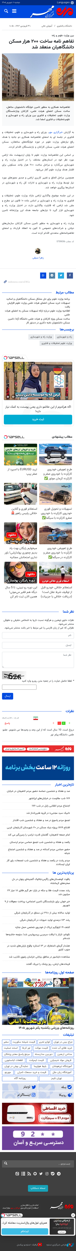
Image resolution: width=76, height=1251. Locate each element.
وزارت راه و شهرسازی (41, 337)
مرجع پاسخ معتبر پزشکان (17, 1054)
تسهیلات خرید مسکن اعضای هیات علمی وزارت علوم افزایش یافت (38, 305)
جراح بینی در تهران (63, 1042)
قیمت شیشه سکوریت (24, 1042)
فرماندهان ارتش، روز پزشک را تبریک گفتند (48, 964)
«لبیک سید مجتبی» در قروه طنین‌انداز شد (48, 813)
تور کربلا (26, 1048)
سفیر (6, 1042)
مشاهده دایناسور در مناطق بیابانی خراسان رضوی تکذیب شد (39, 957)
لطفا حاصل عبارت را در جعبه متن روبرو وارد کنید (48, 681)
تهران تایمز (56, 1078)
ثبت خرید (38, 419)
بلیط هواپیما (40, 1066)
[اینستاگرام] (46, 1174)
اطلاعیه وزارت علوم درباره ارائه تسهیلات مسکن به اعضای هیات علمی (37, 313)
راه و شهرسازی (64, 337)
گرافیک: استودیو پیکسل (27, 1245)
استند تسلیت (11, 1048)
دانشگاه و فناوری (64, 26)
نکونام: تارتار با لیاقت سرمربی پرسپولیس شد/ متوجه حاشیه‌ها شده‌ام (38, 936)
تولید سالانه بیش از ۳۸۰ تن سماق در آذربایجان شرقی (42, 913)
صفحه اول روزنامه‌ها (59, 972)
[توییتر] (41, 1174)
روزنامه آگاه (20, 1078)
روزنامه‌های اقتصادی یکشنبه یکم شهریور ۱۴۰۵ (45, 1028)
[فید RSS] (29, 1174)
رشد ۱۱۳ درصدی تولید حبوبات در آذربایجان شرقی (45, 920)
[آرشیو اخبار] (23, 1174)
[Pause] (7, 396)
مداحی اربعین (64, 1054)
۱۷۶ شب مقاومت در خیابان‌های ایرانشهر (49, 798)
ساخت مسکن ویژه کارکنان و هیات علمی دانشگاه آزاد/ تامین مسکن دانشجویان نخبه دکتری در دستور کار (39, 321)
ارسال (8, 696)
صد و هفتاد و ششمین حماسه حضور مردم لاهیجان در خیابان (38, 791)
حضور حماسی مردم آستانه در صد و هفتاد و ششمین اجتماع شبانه (39, 851)
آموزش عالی (47, 26)
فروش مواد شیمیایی (60, 1060)
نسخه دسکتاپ (38, 1188)
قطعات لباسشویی (14, 1060)
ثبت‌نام (25, 1231)
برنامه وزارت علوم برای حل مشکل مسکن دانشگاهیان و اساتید (38, 299)
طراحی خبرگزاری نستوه (56, 1245)
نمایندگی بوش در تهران (16, 1066)
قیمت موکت (41, 1048)
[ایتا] (17, 1174)
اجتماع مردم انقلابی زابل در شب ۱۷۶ (51, 806)
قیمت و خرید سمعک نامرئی (31, 1072)
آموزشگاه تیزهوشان (62, 1066)
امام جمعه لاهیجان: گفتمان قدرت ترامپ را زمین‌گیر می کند (39, 835)
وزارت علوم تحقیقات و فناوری (57, 343)
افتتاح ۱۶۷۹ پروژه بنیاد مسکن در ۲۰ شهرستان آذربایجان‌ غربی (38, 828)
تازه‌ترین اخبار (64, 784)
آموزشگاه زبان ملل (61, 1072)
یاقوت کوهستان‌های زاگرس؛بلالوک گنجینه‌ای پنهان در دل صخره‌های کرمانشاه (41, 881)
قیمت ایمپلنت (36, 1060)
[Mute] (13, 396)
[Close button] (73, 1215)
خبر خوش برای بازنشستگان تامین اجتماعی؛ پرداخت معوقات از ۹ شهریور (37, 903)
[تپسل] (5, 358)
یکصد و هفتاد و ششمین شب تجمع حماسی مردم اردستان (40, 842)
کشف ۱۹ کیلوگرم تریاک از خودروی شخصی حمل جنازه (42, 927)
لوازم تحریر (44, 1042)
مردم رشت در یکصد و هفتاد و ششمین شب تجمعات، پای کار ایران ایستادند (38, 862)
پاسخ (7, 723)
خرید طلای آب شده (62, 1048)
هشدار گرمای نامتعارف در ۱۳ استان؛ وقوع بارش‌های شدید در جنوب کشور (38, 948)
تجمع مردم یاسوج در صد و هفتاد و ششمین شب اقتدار (41, 820)
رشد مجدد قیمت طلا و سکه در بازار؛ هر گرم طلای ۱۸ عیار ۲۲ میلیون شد (38, 892)
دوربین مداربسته (43, 1054)
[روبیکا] (34, 1174)
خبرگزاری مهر (56, 132)
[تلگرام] (58, 1174)
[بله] (52, 1174)
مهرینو (8, 1072)
